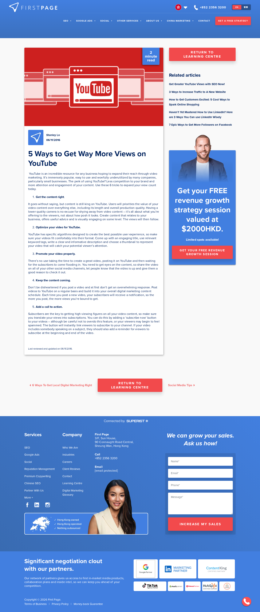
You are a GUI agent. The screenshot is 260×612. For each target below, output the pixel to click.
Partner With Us (34, 490)
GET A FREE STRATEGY (233, 21)
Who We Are (70, 448)
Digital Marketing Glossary (72, 492)
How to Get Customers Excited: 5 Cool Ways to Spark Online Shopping (199, 102)
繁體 (246, 7)
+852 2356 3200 (106, 458)
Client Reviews (71, 469)
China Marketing (179, 21)
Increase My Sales (200, 524)
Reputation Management (39, 469)
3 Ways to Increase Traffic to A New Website (197, 92)
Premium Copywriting (37, 476)
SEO (65, 21)
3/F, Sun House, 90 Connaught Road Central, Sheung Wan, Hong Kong (114, 442)
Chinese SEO (32, 483)
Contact (204, 21)
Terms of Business (35, 604)
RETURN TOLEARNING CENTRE (202, 54)
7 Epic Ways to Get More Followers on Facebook (200, 125)
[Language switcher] (181, 7)
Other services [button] (127, 21)
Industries (68, 455)
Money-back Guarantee (88, 604)
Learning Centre (72, 483)
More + (28, 497)
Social (104, 21)
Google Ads (84, 21)
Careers (67, 462)
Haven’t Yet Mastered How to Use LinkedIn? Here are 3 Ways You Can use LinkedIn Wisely (201, 114)
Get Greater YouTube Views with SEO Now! (197, 84)
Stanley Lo (53, 135)
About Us (152, 21)
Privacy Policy (60, 604)
